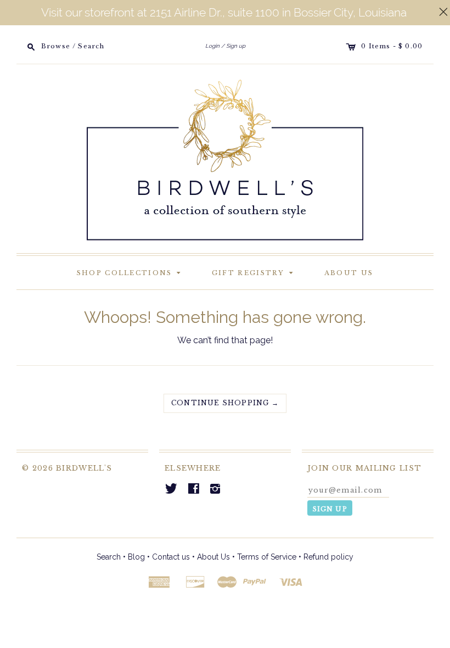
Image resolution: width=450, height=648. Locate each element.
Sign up (235, 46)
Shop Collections (130, 272)
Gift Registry (254, 272)
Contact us (171, 556)
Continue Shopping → (225, 403)
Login (212, 46)
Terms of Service (266, 556)
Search (109, 556)
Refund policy (328, 556)
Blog (136, 556)
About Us (348, 273)
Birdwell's (84, 468)
